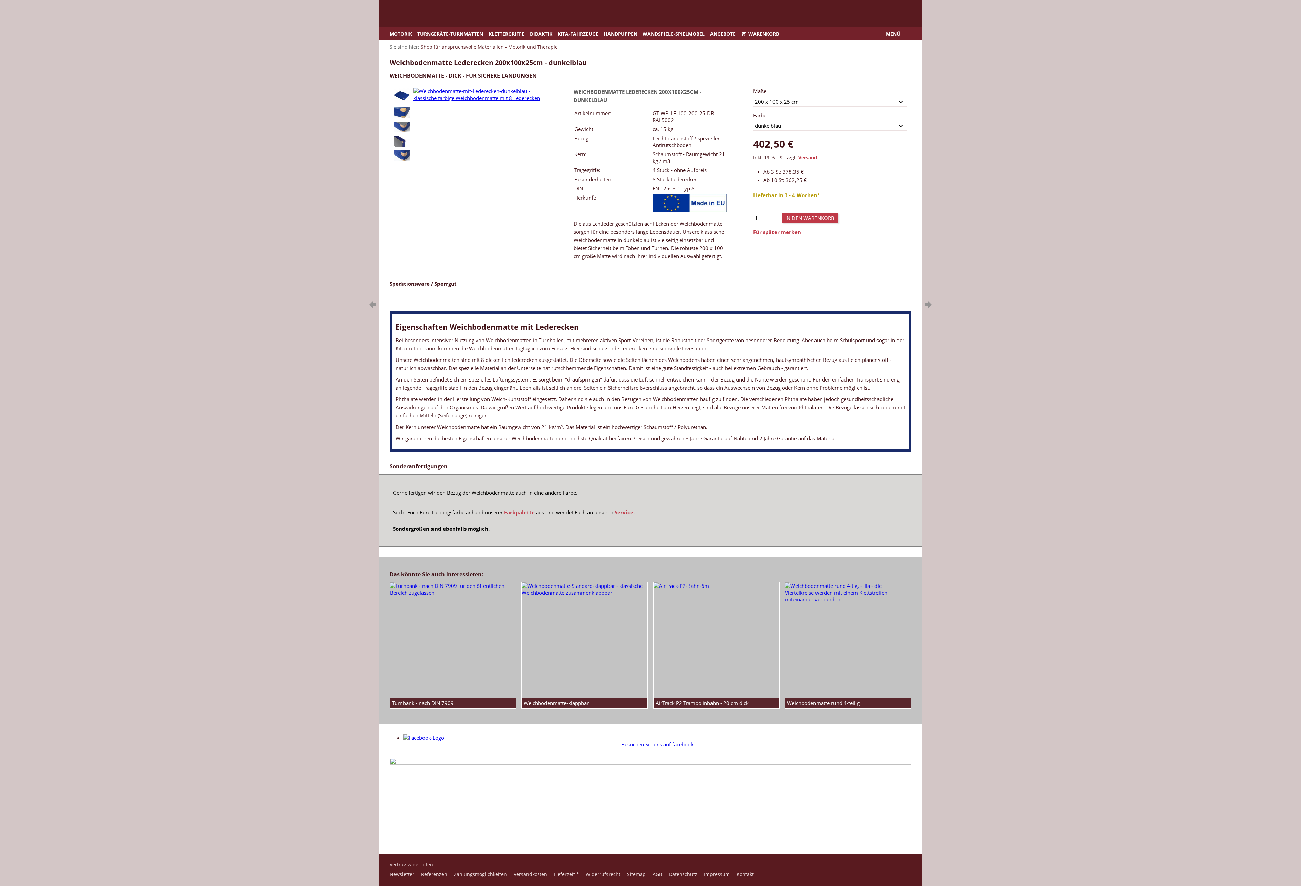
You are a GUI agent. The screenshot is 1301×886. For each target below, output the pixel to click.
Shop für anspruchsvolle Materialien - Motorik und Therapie (489, 47)
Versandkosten (530, 874)
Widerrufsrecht (603, 874)
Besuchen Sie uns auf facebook (657, 744)
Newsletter (402, 874)
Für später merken (777, 232)
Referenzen (434, 874)
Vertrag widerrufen (411, 864)
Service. (625, 512)
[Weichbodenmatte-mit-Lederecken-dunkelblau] (402, 96)
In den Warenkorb (809, 217)
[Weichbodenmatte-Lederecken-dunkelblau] (402, 112)
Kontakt (745, 874)
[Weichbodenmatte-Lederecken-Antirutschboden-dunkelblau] (402, 141)
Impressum (717, 874)
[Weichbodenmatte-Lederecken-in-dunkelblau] (402, 155)
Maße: (760, 91)
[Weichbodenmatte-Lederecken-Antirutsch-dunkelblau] (402, 127)
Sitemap (636, 874)
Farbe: (760, 115)
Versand (807, 157)
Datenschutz (683, 874)
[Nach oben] (650, 832)
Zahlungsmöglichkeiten (480, 874)
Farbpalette (519, 512)
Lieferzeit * (566, 874)
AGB (657, 874)
